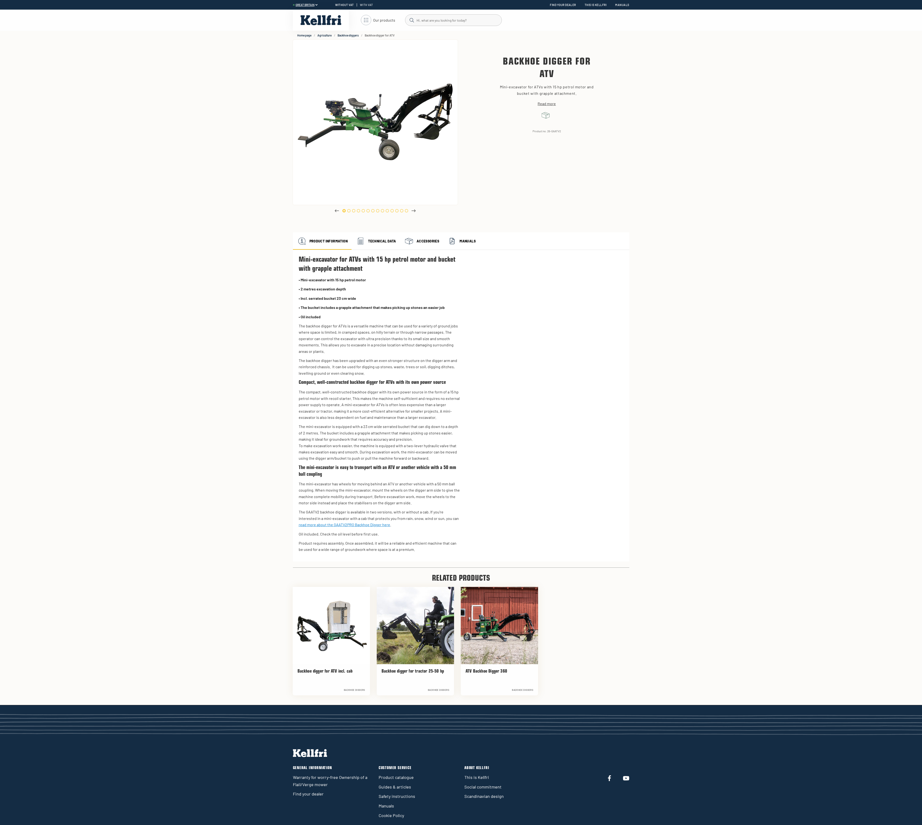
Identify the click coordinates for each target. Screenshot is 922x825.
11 (392, 210)
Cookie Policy (391, 815)
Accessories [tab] (428, 241)
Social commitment (483, 786)
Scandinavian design (484, 796)
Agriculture (324, 35)
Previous (336, 210)
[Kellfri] (321, 20)
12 (396, 210)
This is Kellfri (596, 4)
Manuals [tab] (468, 241)
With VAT (366, 4)
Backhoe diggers (348, 35)
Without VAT (344, 4)
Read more (547, 104)
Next (413, 210)
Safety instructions (397, 796)
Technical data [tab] (382, 241)
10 (387, 210)
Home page (304, 35)
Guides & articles (395, 786)
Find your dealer (563, 4)
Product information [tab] (328, 241)
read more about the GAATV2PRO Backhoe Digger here (344, 524)
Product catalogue (396, 777)
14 (406, 210)
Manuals (622, 4)
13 (401, 210)
